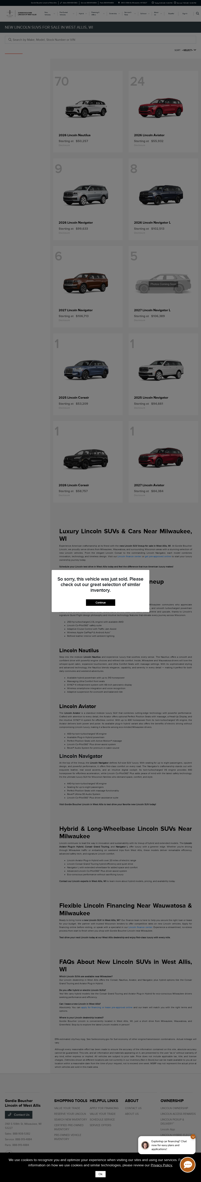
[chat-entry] (188, 1165)
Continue (101, 602)
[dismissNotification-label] (193, 1136)
